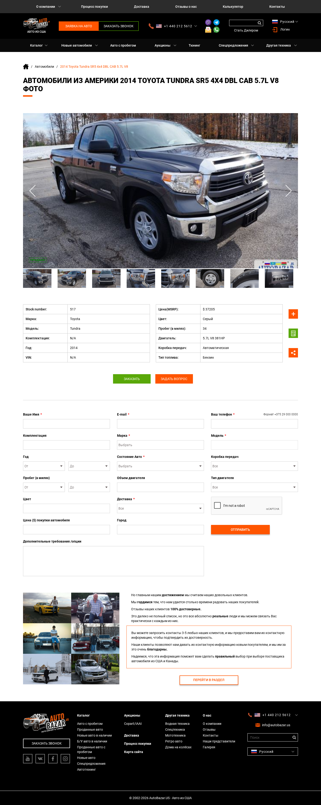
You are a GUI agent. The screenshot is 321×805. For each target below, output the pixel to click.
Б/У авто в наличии (92, 741)
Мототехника (175, 735)
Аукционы (162, 45)
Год (26, 457)
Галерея (209, 747)
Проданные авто (90, 729)
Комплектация (35, 435)
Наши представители (219, 741)
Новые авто (86, 758)
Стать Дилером (246, 30)
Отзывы (209, 729)
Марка (123, 435)
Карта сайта (133, 752)
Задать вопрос (174, 379)
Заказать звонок (118, 26)
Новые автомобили (76, 45)
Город (121, 520)
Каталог (36, 45)
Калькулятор (233, 6)
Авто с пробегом (123, 45)
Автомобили (44, 66)
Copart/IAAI (133, 724)
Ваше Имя (32, 414)
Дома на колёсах (178, 747)
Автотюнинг (86, 769)
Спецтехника (175, 729)
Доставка (141, 6)
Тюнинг (194, 45)
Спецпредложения (233, 45)
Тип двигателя (222, 478)
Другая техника (278, 45)
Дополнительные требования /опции (52, 541)
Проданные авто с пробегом (91, 749)
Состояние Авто (131, 457)
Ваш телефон (254, 414)
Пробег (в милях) (36, 478)
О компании (45, 6)
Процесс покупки (94, 6)
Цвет (27, 499)
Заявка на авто (78, 26)
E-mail (123, 414)
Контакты (277, 6)
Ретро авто (173, 741)
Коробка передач (225, 457)
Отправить (240, 529)
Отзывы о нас (186, 6)
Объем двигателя (131, 478)
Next (288, 190)
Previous (32, 190)
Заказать (132, 379)
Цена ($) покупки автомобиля (46, 520)
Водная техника (177, 724)
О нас (207, 715)
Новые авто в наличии (94, 735)
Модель (218, 435)
